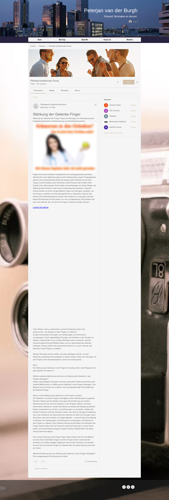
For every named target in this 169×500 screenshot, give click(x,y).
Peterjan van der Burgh (110, 10)
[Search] (117, 82)
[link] (38, 90)
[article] (64, 288)
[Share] (95, 104)
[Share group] (137, 82)
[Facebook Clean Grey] (124, 487)
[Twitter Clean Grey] (128, 487)
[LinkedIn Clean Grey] (133, 487)
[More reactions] (42, 461)
